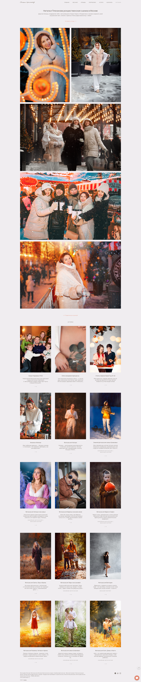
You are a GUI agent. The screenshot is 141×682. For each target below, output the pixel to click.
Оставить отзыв (69, 21)
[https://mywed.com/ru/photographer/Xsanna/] (120, 673)
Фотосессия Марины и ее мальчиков (70, 512)
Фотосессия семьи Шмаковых (70, 650)
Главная (66, 2)
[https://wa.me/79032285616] (117, 673)
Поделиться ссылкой (71, 315)
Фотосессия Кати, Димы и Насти (105, 650)
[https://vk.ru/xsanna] (115, 673)
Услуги (101, 2)
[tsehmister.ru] (27, 2)
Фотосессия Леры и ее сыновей (70, 583)
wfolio (25, 680)
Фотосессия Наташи (70, 442)
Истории (118, 2)
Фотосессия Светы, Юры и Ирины (35, 583)
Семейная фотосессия (105, 450)
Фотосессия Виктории (105, 583)
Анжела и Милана (35, 442)
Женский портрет (106, 452)
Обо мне (75, 2)
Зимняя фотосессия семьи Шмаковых (105, 442)
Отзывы (83, 2)
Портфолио (92, 2)
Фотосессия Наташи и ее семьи (36, 512)
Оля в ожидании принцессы (70, 376)
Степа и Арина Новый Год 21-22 (105, 376)
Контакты (109, 2)
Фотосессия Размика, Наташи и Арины (36, 650)
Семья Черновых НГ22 (36, 376)
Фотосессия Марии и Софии (105, 512)
